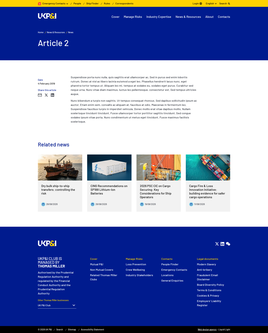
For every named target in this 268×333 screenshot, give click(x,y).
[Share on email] (40, 95)
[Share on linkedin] (52, 95)
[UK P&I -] (47, 16)
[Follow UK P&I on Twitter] (217, 243)
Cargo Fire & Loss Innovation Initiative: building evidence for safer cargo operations (207, 191)
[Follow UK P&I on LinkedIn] (222, 243)
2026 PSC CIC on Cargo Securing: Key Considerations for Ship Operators (155, 191)
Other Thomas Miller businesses (53, 300)
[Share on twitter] (46, 95)
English (210, 3)
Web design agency (207, 329)
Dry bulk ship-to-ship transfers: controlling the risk (58, 189)
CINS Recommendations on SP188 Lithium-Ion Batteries (109, 189)
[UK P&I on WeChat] (228, 243)
